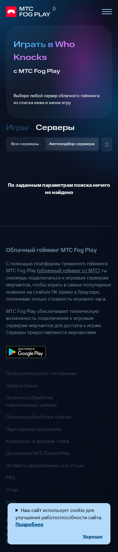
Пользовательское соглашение (41, 373)
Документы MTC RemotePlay (38, 453)
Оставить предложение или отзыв (44, 465)
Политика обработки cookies (38, 417)
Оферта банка (21, 385)
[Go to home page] (51, 11)
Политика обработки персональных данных (31, 401)
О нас (12, 489)
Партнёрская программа (33, 429)
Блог (11, 501)
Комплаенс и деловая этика (37, 441)
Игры (17, 127)
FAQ (10, 477)
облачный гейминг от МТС (68, 270)
